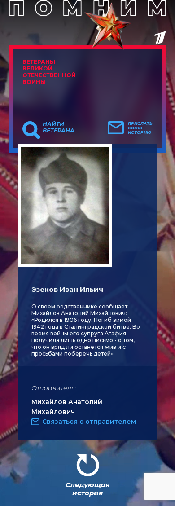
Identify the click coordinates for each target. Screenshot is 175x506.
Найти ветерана (58, 127)
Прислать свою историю (140, 128)
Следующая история (87, 488)
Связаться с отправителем (89, 422)
